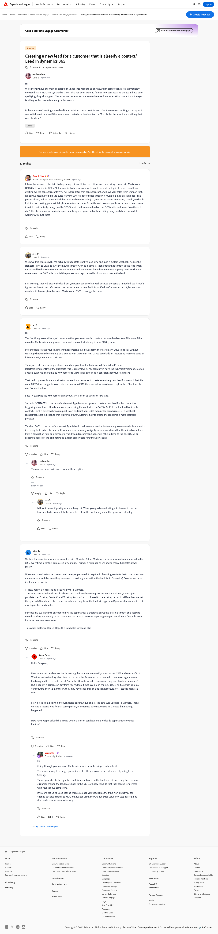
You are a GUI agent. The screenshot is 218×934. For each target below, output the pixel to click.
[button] (200, 14)
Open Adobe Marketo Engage (176, 30)
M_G (35, 325)
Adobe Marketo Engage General (64, 14)
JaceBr (36, 253)
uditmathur (50, 752)
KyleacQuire (44, 655)
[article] (84, 206)
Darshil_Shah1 (39, 176)
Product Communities (18, 14)
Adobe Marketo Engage (39, 14)
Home (4, 14)
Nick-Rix (36, 551)
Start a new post (106, 152)
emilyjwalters (39, 74)
